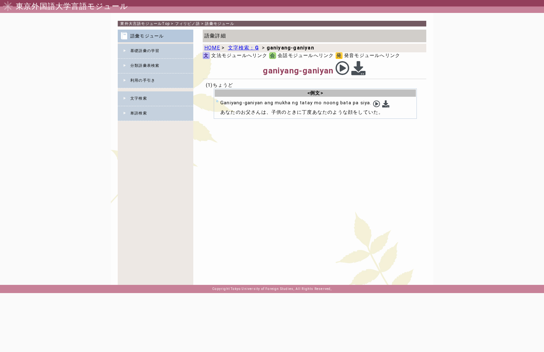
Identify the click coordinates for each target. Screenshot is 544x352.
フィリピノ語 (187, 23)
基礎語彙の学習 (144, 51)
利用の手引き (142, 80)
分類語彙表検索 (144, 65)
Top (145, 23)
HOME (212, 48)
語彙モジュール (219, 23)
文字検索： (243, 48)
